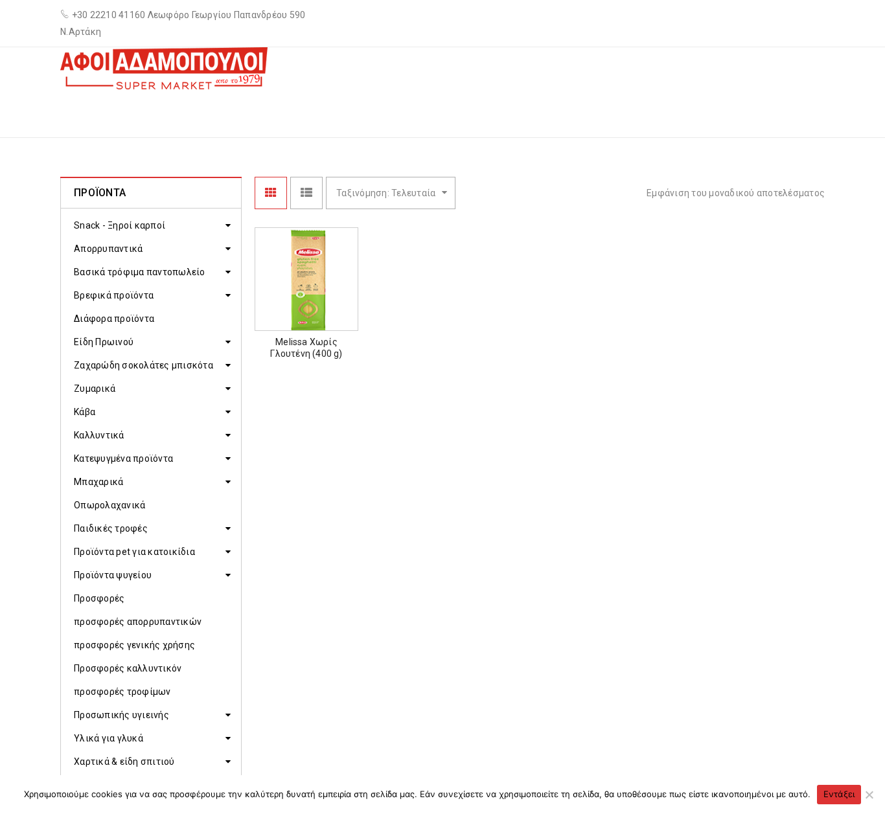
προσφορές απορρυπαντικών (137, 621)
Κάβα (84, 412)
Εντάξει (839, 794)
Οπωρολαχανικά (109, 505)
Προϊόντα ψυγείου (113, 575)
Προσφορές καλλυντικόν (127, 668)
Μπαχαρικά (98, 482)
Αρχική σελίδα (559, 112)
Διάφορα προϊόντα (114, 318)
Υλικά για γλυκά (108, 738)
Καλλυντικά (99, 435)
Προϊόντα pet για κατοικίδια (134, 552)
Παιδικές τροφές (111, 528)
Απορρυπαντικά (108, 248)
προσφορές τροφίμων (122, 691)
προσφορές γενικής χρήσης (134, 645)
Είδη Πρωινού (103, 342)
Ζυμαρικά (640, 112)
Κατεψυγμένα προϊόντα (123, 458)
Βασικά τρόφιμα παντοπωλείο (139, 272)
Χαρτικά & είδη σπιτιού (124, 761)
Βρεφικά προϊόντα (114, 295)
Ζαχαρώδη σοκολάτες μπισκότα (143, 365)
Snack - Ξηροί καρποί (119, 225)
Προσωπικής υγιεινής (121, 715)
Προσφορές (99, 598)
